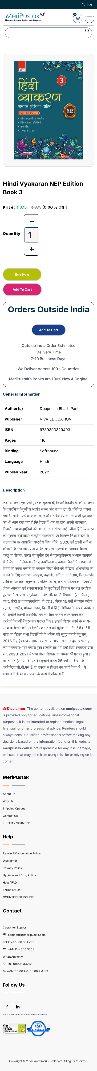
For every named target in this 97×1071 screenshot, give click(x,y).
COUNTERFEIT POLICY (18, 897)
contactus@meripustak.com (26, 934)
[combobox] (48, 33)
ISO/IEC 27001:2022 (16, 823)
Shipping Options (14, 808)
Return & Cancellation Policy (22, 853)
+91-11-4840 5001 (20, 949)
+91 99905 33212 (19, 964)
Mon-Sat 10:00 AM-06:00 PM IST (25, 971)
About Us (9, 794)
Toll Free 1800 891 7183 (19, 942)
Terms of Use (11, 890)
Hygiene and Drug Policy (19, 875)
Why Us (8, 801)
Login (90, 4)
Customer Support (15, 927)
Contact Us (10, 815)
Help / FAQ (10, 882)
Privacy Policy (12, 868)
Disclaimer (10, 860)
